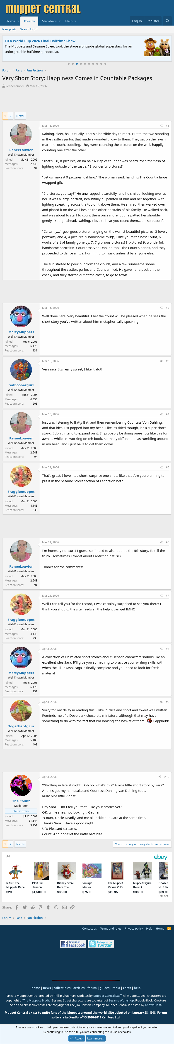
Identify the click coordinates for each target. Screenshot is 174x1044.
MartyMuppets (21, 332)
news (47, 988)
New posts (9, 29)
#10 (166, 777)
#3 (167, 361)
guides (104, 988)
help (137, 988)
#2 (167, 308)
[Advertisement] (87, 100)
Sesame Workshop (121, 1000)
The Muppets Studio (37, 1000)
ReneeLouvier (14, 86)
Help (68, 21)
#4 (167, 414)
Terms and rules (110, 928)
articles (79, 988)
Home (10, 21)
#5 (167, 467)
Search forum (29, 29)
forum (92, 988)
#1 (167, 126)
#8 (167, 649)
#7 (167, 596)
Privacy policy (134, 928)
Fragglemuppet (21, 491)
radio (116, 988)
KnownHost (153, 1005)
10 (105, 64)
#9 (167, 702)
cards (127, 988)
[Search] (167, 21)
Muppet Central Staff (107, 996)
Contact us (89, 928)
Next (19, 116)
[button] (18, 21)
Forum (29, 21)
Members (49, 21)
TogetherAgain (21, 726)
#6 (167, 542)
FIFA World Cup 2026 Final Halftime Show (40, 40)
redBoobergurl (21, 385)
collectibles (62, 988)
